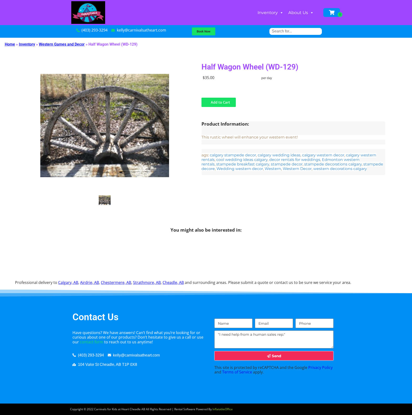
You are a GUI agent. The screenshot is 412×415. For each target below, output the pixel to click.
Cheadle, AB (173, 282)
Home (10, 44)
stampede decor (287, 164)
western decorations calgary (340, 168)
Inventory (268, 12)
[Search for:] (295, 31)
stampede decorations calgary (333, 164)
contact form (91, 342)
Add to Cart (220, 102)
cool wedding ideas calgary (242, 159)
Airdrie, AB (89, 282)
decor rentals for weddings (294, 159)
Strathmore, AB (147, 282)
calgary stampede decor (233, 155)
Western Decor (297, 168)
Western (273, 168)
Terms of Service (237, 372)
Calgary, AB (68, 282)
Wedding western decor (239, 168)
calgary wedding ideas (279, 155)
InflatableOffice (222, 409)
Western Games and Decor (62, 44)
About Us (298, 12)
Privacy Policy (320, 367)
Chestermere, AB (116, 282)
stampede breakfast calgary (242, 164)
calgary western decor (323, 155)
